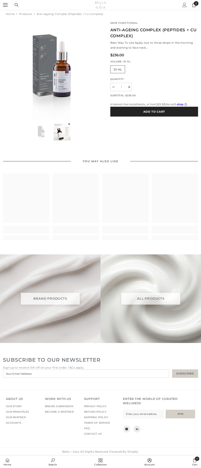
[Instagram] (126, 429)
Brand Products (50, 298)
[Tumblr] (137, 429)
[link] (26, 231)
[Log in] (184, 5)
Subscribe (185, 373)
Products (25, 14)
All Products (150, 298)
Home (10, 14)
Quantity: (117, 79)
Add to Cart (154, 111)
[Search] (16, 5)
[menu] (5, 5)
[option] (51, 70)
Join (180, 413)
